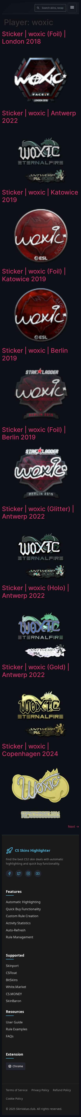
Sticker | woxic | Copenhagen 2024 (30, 750)
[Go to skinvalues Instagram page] (28, 873)
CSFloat (11, 973)
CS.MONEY (14, 994)
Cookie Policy (14, 1098)
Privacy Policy (40, 1090)
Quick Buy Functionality (23, 909)
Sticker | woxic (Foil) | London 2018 (34, 37)
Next (73, 826)
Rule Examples (16, 1029)
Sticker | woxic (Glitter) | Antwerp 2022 (38, 512)
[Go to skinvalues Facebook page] (9, 873)
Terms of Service (17, 1090)
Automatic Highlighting (23, 902)
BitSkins (12, 980)
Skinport (12, 966)
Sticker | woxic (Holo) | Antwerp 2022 (35, 591)
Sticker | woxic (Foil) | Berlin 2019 (34, 433)
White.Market (16, 987)
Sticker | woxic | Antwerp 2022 (39, 116)
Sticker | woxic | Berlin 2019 (35, 354)
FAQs (10, 1036)
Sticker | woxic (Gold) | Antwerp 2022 (35, 670)
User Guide (14, 1022)
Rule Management (19, 937)
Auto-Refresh (16, 930)
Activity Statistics (18, 923)
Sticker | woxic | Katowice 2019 (40, 196)
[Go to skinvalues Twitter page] (18, 873)
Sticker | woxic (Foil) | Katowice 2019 (34, 275)
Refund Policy (62, 1090)
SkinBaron (13, 1001)
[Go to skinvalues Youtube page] (37, 873)
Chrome (18, 1066)
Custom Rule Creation (22, 916)
